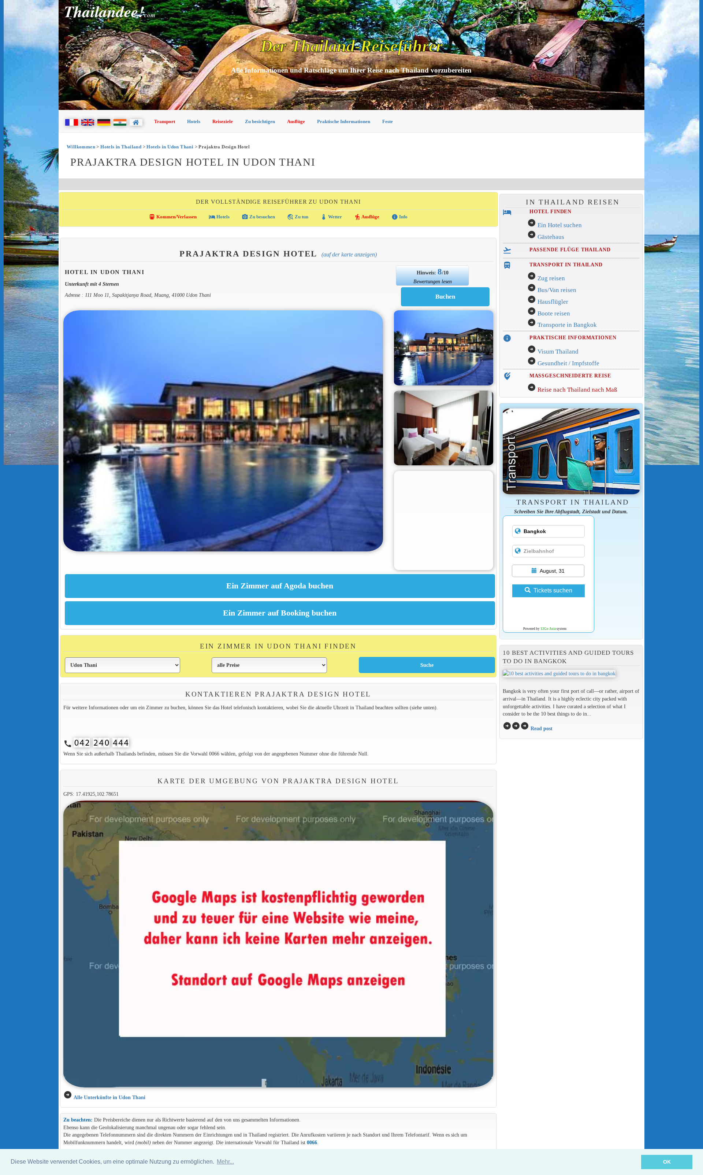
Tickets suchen (552, 590)
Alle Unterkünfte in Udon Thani (109, 1097)
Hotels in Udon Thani (169, 146)
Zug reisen (551, 278)
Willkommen (81, 146)
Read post (542, 728)
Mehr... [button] (225, 1162)
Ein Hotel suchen (560, 225)
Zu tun (297, 217)
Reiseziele (222, 121)
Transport (164, 121)
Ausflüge (296, 121)
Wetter (331, 217)
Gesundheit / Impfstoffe (568, 363)
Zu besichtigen (260, 121)
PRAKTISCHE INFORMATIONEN (573, 337)
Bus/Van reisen (557, 290)
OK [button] (667, 1162)
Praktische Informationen (343, 121)
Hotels (193, 121)
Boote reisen (554, 313)
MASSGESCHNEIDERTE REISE (570, 375)
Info (399, 217)
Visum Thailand (558, 351)
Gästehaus (551, 236)
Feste (387, 121)
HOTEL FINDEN (550, 211)
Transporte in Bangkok (567, 324)
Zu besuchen (258, 217)
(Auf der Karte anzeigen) (349, 254)
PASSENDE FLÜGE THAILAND (570, 249)
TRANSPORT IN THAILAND (566, 264)
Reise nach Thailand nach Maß (577, 389)
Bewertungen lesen (432, 281)
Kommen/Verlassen (173, 217)
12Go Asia (548, 629)
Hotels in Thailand (120, 146)
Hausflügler (553, 301)
